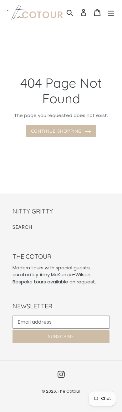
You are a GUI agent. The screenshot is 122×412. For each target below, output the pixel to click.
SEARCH (22, 227)
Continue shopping (56, 131)
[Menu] (111, 12)
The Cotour (69, 391)
